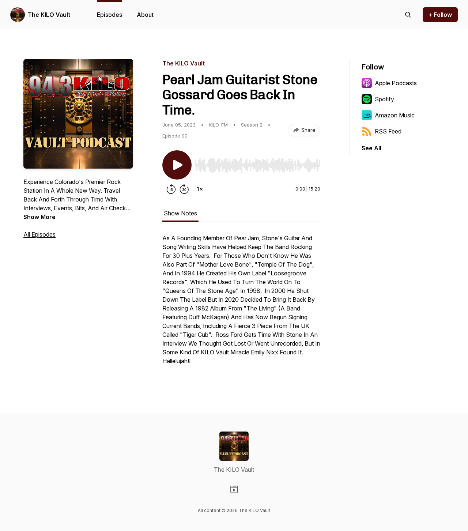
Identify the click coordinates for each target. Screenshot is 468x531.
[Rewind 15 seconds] (171, 189)
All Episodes (39, 234)
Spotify (384, 99)
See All (371, 148)
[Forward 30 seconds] (184, 189)
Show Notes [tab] (180, 213)
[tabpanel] (241, 303)
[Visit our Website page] (234, 489)
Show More (39, 217)
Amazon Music (395, 115)
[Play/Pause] (177, 165)
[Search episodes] (408, 14)
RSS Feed (388, 131)
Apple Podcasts (396, 83)
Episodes (109, 14)
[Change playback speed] (199, 189)
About (145, 14)
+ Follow (440, 14)
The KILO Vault (49, 14)
